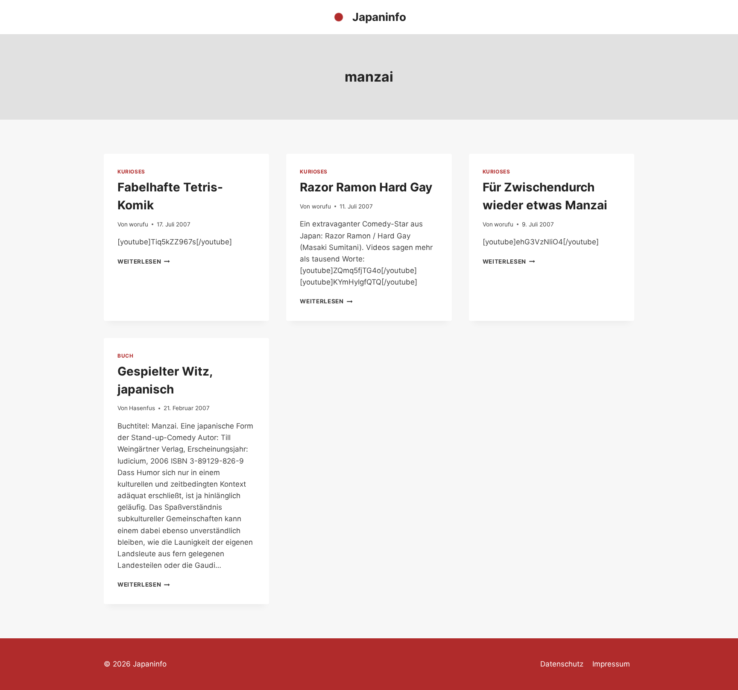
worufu (138, 224)
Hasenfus (142, 408)
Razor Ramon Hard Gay (366, 187)
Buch (125, 355)
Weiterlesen (143, 261)
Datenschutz (561, 664)
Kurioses (131, 171)
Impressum (611, 664)
